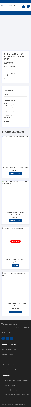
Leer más (15, 265)
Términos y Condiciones (8, 349)
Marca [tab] (7, 94)
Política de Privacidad (7, 355)
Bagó (5, 79)
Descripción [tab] (9, 90)
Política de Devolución (8, 365)
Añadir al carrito (15, 173)
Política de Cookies (7, 360)
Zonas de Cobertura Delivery (10, 370)
